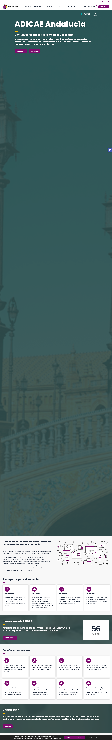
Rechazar (79, 737)
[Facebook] (103, 1)
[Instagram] (105, 1)
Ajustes (90, 737)
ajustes (58, 738)
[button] (110, 150)
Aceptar (69, 737)
